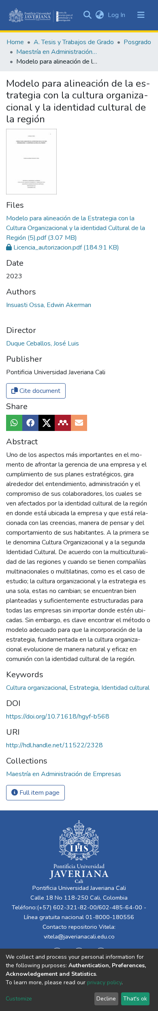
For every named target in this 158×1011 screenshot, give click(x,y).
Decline (106, 998)
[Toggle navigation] (141, 15)
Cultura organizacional (37, 687)
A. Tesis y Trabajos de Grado (74, 42)
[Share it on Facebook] (30, 423)
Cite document (39, 390)
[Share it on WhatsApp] (14, 423)
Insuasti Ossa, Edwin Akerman (48, 305)
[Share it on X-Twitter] (46, 423)
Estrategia (84, 687)
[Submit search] (87, 15)
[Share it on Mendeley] (63, 423)
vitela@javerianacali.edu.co (79, 936)
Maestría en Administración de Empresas (56, 51)
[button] (99, 15)
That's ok (135, 998)
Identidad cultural (125, 687)
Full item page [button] (39, 792)
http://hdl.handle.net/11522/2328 (54, 745)
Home (15, 42)
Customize (19, 998)
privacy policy (104, 982)
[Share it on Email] (79, 423)
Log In (117, 15)
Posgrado (137, 42)
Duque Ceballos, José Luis (42, 343)
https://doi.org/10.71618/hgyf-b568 (57, 716)
